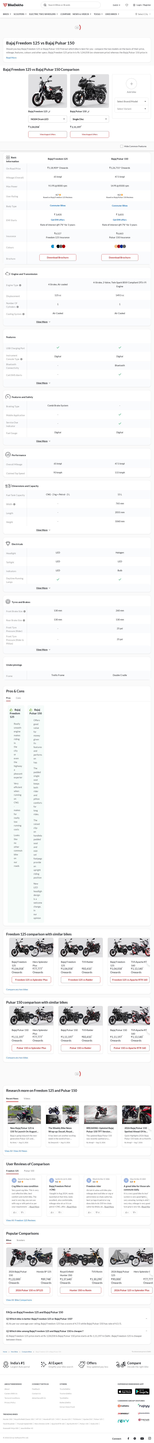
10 (99, 1212)
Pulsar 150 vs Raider (80, 1047)
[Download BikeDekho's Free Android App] (142, 1391)
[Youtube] (142, 1439)
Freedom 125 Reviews (25, 1220)
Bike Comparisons (23, 1300)
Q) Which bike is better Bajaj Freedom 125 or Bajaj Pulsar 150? (39, 1318)
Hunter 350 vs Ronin (80, 1290)
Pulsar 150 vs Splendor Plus (31, 1047)
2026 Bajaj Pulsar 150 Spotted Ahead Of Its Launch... (136, 1130)
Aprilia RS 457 (72, 1424)
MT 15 (38, 1419)
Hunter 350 (7, 1419)
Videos (27, 1098)
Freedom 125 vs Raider (80, 979)
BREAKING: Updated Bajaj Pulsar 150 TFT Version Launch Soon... (100, 1130)
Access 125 (66, 1419)
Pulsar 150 (29, 1170)
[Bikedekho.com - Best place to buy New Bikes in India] (13, 5)
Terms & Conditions (12, 1398)
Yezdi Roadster (9, 1424)
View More (42, 321)
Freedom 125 (12, 1170)
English (115, 5)
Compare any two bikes (17, 989)
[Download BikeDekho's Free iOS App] (125, 1391)
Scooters (21, 1240)
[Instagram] (149, 1439)
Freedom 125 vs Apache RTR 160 (129, 979)
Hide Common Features (135, 146)
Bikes (8, 1240)
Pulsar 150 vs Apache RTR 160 (130, 1047)
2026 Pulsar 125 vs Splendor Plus (131, 1290)
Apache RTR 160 (58, 1424)
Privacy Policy (10, 1402)
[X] (135, 1439)
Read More (11, 57)
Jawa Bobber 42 (26, 1428)
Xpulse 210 (87, 1419)
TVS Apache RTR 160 (139, 963)
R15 (58, 1419)
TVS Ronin (77, 1419)
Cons (18, 698)
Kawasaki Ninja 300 (10, 1428)
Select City (143, 14)
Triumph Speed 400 (24, 1424)
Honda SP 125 (48, 1419)
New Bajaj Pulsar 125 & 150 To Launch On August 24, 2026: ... (23, 1130)
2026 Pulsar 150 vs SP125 (29, 1290)
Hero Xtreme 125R (41, 1424)
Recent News (12, 1098)
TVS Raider (87, 961)
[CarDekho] (123, 1406)
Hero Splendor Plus (40, 963)
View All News (20, 1151)
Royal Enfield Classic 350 (24, 1419)
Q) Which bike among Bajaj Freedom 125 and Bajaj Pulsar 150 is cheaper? (44, 1331)
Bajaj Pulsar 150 (78, 111)
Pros (8, 698)
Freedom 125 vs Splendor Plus (31, 979)
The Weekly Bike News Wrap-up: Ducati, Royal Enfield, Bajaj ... (60, 1130)
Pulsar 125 (98, 1419)
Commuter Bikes (58, 205)
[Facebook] (128, 1439)
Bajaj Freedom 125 (38, 111)
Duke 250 (94, 1424)
